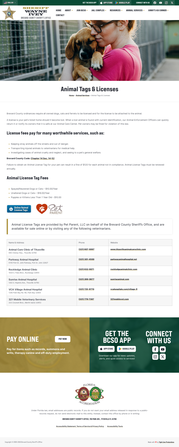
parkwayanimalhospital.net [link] (123, 259)
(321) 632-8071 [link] (86, 269)
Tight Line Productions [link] (166, 442)
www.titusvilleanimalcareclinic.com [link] (128, 249)
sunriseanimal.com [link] (119, 279)
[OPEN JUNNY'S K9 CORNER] (167, 10)
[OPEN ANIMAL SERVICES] (143, 10)
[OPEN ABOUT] (72, 10)
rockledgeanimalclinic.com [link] (123, 269)
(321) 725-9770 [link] (86, 289)
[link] (10, 2)
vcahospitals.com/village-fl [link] (123, 289)
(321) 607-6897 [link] (86, 249)
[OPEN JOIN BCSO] (87, 10)
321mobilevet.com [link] (119, 299)
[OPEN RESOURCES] (121, 10)
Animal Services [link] (82, 95)
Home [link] (71, 95)
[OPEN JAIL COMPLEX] (105, 10)
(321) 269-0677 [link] (86, 279)
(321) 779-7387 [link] (86, 299)
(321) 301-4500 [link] (86, 259)
